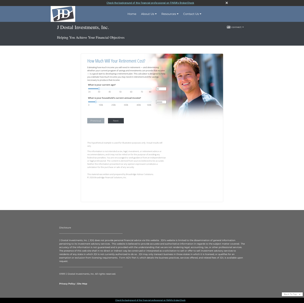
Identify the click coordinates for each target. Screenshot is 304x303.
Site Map (82, 283)
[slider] (119, 88)
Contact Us (191, 14)
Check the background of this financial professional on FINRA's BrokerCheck (150, 2)
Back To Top (291, 294)
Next (116, 120)
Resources (168, 14)
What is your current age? (102, 85)
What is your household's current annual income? (114, 98)
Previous (95, 120)
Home (131, 14)
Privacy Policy (67, 283)
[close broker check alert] (226, 3)
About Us (147, 14)
